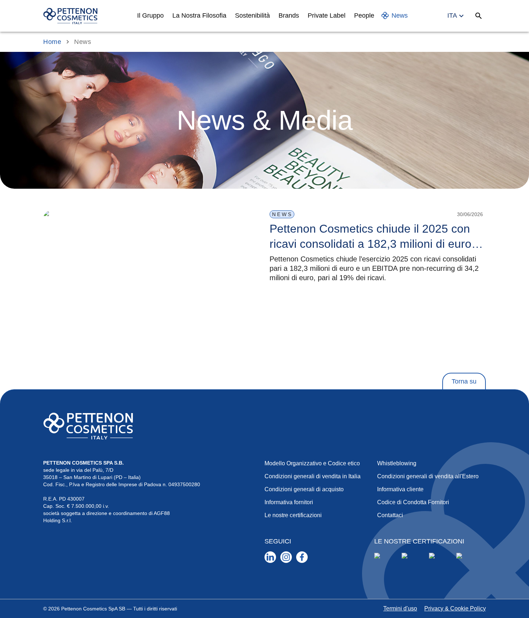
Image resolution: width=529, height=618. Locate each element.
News (400, 15)
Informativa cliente (400, 489)
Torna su (464, 381)
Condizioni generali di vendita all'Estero (428, 476)
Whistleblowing (396, 463)
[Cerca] (478, 16)
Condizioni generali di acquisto (304, 489)
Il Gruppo (150, 15)
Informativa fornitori (288, 502)
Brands (289, 15)
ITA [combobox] (452, 15)
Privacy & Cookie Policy (455, 608)
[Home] (70, 16)
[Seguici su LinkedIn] (270, 557)
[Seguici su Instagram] (286, 557)
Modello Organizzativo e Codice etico (312, 463)
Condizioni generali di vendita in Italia (312, 476)
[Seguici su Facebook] (302, 557)
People (364, 15)
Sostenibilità (252, 15)
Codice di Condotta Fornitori (413, 502)
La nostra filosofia (199, 15)
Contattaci (390, 515)
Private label (326, 15)
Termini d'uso (400, 608)
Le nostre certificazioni (293, 515)
